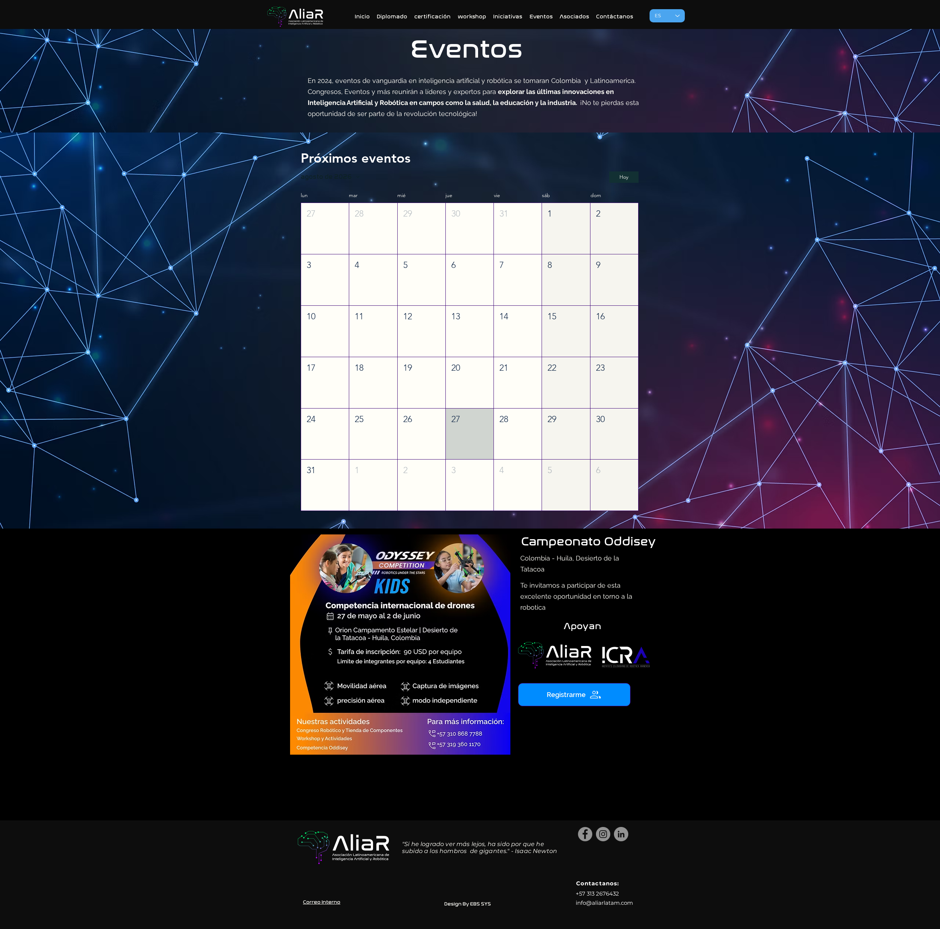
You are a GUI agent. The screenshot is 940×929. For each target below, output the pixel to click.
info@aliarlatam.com (604, 902)
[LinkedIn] (621, 834)
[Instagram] (603, 834)
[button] (325, 228)
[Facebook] (585, 834)
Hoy (623, 177)
